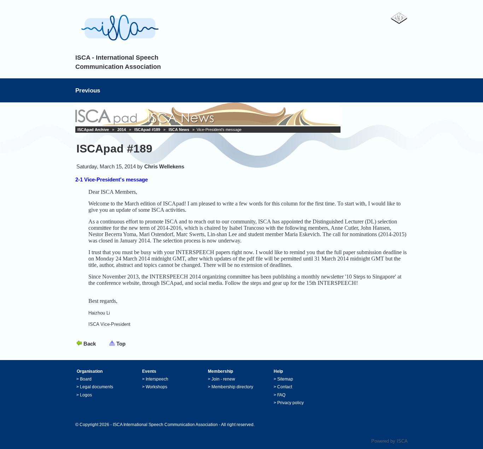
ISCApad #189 (147, 129)
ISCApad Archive (93, 129)
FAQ (281, 395)
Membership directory (232, 386)
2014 (121, 129)
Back (89, 344)
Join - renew (223, 379)
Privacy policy (290, 402)
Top (121, 344)
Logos (86, 395)
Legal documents (96, 386)
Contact (284, 386)
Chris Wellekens (164, 166)
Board (86, 379)
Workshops (156, 386)
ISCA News (179, 129)
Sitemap (285, 379)
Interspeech (157, 379)
